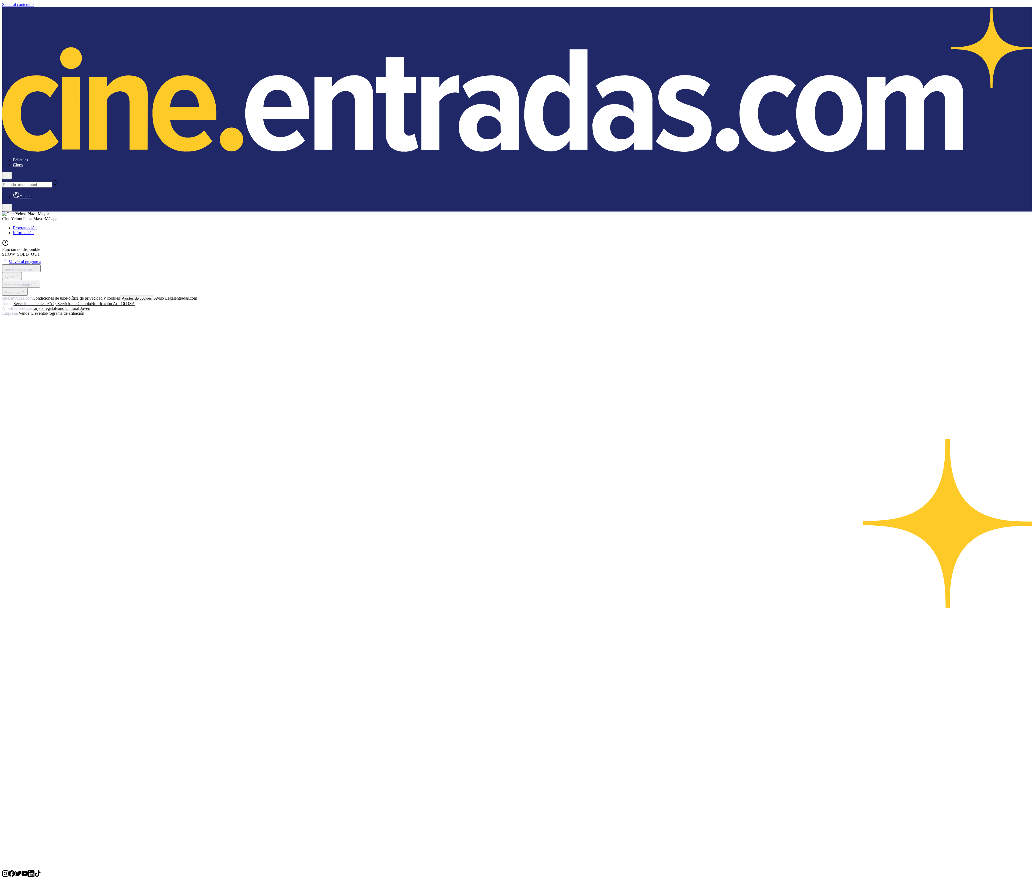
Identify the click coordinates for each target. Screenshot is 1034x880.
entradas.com (186, 298)
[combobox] (27, 185)
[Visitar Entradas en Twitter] (18, 875)
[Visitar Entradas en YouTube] (25, 875)
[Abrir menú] (7, 208)
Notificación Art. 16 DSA (113, 303)
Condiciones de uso (49, 298)
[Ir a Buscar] (7, 175)
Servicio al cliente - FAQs (35, 303)
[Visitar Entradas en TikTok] (37, 875)
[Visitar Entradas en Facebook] (12, 875)
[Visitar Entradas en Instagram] (5, 875)
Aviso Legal (164, 298)
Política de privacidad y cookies (93, 298)
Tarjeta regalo (43, 308)
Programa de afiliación (65, 313)
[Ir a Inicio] (517, 80)
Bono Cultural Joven (72, 308)
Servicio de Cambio (74, 303)
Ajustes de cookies (137, 298)
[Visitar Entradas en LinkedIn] (31, 875)
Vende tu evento (32, 313)
